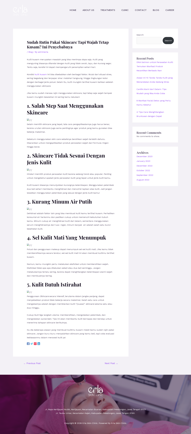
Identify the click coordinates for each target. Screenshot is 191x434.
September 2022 (145, 175)
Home (73, 10)
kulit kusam (41, 74)
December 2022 (144, 166)
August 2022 (143, 180)
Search (140, 35)
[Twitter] (31, 343)
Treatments (107, 10)
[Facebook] (28, 343)
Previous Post (32, 363)
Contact (141, 10)
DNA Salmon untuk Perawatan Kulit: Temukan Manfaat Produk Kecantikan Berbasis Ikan (155, 66)
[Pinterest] (35, 343)
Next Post (111, 363)
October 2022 (143, 170)
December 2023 (144, 156)
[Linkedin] (38, 343)
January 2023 (143, 161)
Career (169, 10)
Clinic (125, 10)
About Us (88, 10)
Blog (156, 10)
